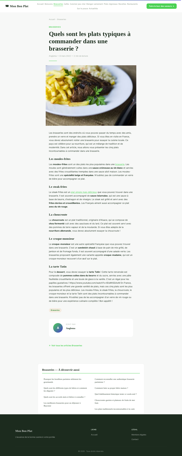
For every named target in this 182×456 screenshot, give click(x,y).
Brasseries (58, 4)
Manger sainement (94, 4)
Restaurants (132, 4)
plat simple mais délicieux (84, 192)
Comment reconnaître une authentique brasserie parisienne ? (114, 380)
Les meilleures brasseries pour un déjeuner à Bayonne (62, 404)
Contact (135, 439)
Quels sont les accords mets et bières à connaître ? (64, 397)
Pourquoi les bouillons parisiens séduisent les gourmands (62, 380)
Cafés (66, 4)
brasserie (119, 164)
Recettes (122, 4)
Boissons (49, 4)
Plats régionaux (111, 4)
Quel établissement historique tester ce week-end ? (116, 394)
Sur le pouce (82, 8)
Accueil (40, 4)
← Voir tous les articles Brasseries (65, 345)
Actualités (93, 8)
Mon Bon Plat (16, 6)
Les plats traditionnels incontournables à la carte (115, 409)
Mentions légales (139, 434)
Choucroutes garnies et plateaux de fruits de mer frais (115, 401)
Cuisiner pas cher (78, 4)
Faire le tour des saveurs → (161, 6)
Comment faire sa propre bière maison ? (111, 388)
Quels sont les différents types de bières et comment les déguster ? (65, 389)
